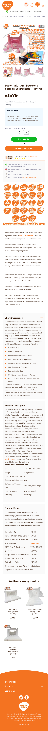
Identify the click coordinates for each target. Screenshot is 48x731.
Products (5, 16)
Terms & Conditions (26, 236)
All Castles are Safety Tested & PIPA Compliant (25, 11)
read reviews (33, 156)
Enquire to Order (25, 148)
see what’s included (29, 177)
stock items (9, 459)
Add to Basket (24, 139)
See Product (35, 543)
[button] (42, 46)
